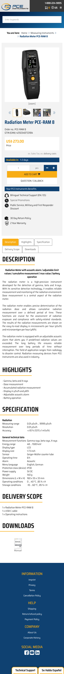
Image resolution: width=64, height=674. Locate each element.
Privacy (32, 585)
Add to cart (31, 174)
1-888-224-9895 (53, 3)
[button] (9, 112)
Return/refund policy (32, 614)
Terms (32, 590)
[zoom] (32, 104)
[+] (53, 168)
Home (24, 33)
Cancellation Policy (32, 595)
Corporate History (32, 638)
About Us (32, 632)
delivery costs (50, 153)
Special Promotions (20, 200)
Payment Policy (32, 619)
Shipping (32, 609)
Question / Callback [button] (32, 181)
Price (8, 145)
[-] (47, 168)
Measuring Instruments (42, 33)
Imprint (32, 580)
